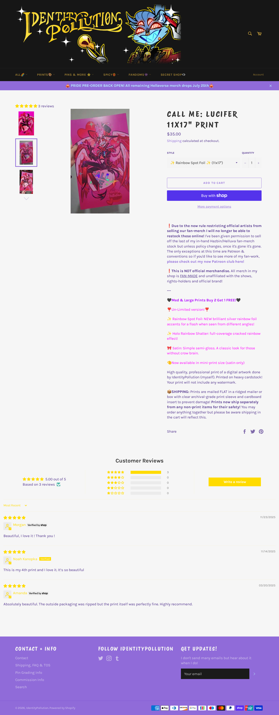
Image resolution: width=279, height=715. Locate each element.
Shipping (174, 141)
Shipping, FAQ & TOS (32, 665)
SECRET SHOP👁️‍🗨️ (173, 75)
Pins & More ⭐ (78, 75)
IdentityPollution (37, 708)
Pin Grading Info (28, 672)
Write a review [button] (235, 482)
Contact (21, 658)
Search (21, 687)
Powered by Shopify (62, 708)
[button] (26, 106)
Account (258, 74)
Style (170, 152)
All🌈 (20, 75)
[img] (14, 517)
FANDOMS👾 (139, 75)
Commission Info (29, 679)
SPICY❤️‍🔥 (110, 75)
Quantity (248, 152)
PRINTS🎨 (45, 75)
